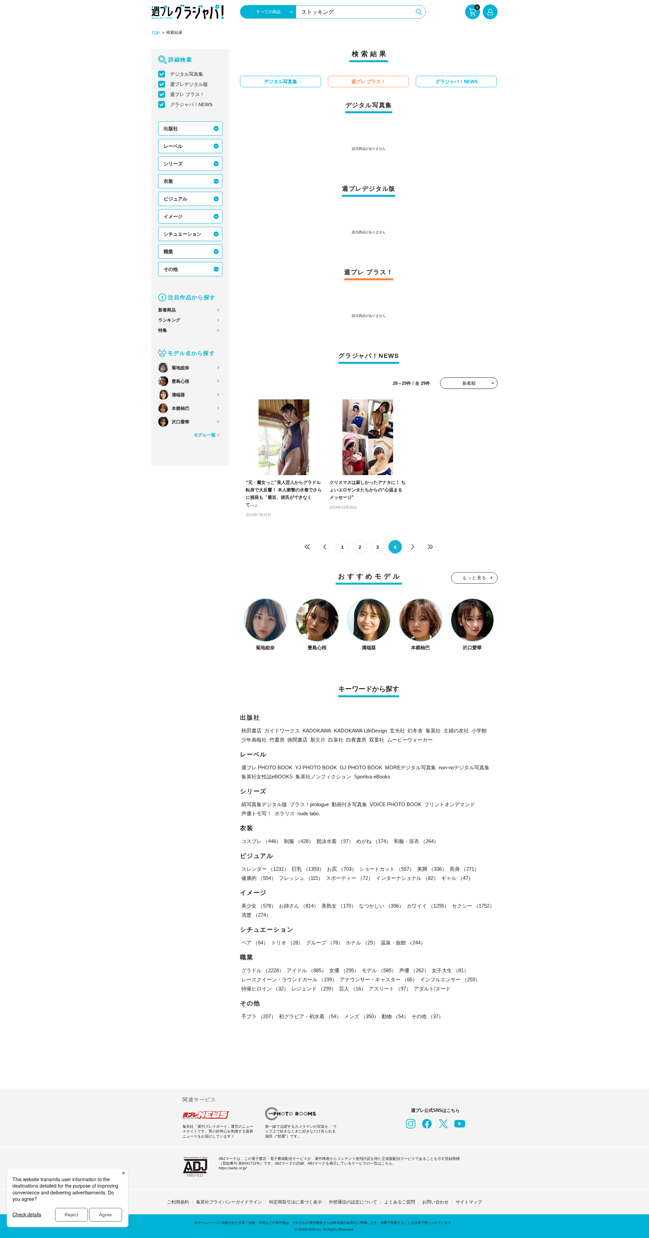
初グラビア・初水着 (310, 1016)
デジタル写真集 (186, 74)
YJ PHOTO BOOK (316, 767)
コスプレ (261, 841)
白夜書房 (356, 740)
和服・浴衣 (416, 841)
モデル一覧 (205, 435)
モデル (379, 970)
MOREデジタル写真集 (410, 767)
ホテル (362, 942)
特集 (162, 330)
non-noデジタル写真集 (464, 767)
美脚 (432, 869)
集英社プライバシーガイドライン (229, 1202)
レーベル (173, 146)
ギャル (457, 878)
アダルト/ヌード (432, 988)
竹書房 (277, 740)
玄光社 (397, 730)
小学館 (479, 730)
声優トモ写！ (256, 813)
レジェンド (313, 988)
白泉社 (335, 740)
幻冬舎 (415, 730)
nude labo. (308, 813)
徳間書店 (297, 740)
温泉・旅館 (403, 942)
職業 (168, 251)
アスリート (390, 988)
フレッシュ (301, 878)
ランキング (169, 320)
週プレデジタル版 (189, 84)
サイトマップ (469, 1202)
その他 (171, 269)
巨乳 (308, 869)
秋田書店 (251, 730)
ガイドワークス (282, 730)
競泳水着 (335, 841)
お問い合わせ (435, 1202)
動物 (395, 1016)
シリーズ (173, 163)
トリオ (287, 942)
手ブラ (258, 1016)
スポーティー (349, 878)
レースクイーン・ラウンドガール (289, 979)
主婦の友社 (456, 730)
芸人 (352, 988)
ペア (254, 942)
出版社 (171, 128)
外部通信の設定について (353, 1202)
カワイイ (428, 906)
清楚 (256, 915)
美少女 (258, 906)
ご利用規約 (178, 1202)
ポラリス (284, 813)
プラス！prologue (309, 804)
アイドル (307, 970)
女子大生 (450, 970)
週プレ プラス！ (187, 94)
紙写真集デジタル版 (264, 804)
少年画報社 (254, 740)
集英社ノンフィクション (323, 776)
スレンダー (265, 869)
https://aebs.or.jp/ (233, 1168)
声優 (414, 970)
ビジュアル (175, 199)
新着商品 (167, 309)
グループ (324, 942)
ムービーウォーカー (410, 740)
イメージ (173, 216)
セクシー (473, 906)
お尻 (342, 869)
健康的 (258, 878)
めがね (373, 841)
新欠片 (318, 740)
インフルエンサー (450, 979)
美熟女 (338, 906)
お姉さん (299, 906)
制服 (299, 841)
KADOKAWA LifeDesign (360, 730)
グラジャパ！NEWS (191, 104)
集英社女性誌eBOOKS (267, 776)
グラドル (262, 970)
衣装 (168, 181)
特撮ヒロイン (265, 988)
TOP (155, 33)
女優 (344, 970)
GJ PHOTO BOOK (361, 767)
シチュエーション (182, 234)
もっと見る (474, 577)
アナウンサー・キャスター (378, 979)
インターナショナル (407, 878)
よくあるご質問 (399, 1202)
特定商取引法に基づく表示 (295, 1202)
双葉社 (376, 740)
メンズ (361, 1016)
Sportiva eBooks (372, 776)
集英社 (433, 730)
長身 (464, 869)
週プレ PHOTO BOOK (266, 767)
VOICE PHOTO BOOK (396, 804)
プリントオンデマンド (449, 804)
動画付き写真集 (349, 804)
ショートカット (386, 869)
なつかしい (381, 906)
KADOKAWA (317, 730)
